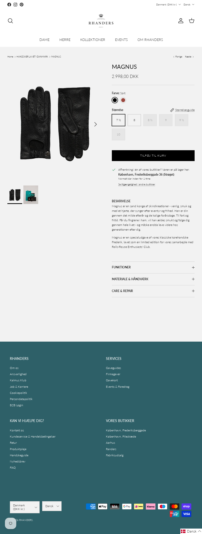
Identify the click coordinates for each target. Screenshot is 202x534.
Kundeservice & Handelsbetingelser (32, 436)
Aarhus (110, 442)
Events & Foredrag (117, 386)
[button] (191, 531)
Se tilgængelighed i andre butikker (136, 184)
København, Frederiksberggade (126, 430)
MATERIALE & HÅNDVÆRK (130, 279)
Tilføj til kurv (153, 155)
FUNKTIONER (121, 267)
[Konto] (180, 21)
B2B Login (16, 405)
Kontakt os (17, 430)
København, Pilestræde (121, 436)
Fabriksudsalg (114, 455)
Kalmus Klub (18, 380)
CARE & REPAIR (122, 291)
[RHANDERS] (101, 20)
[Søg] (10, 21)
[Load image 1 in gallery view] (54, 122)
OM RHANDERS (150, 39)
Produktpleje (18, 449)
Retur (13, 442)
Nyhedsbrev (17, 461)
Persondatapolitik (21, 399)
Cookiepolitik (18, 393)
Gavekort (112, 380)
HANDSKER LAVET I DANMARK (32, 56)
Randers (111, 449)
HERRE (64, 39)
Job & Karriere (19, 386)
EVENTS (121, 39)
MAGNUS (56, 56)
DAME (44, 39)
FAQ (13, 467)
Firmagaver (113, 374)
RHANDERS (26, 519)
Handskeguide (19, 455)
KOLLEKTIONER (92, 39)
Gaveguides (113, 368)
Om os (14, 368)
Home (10, 56)
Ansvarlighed (18, 374)
